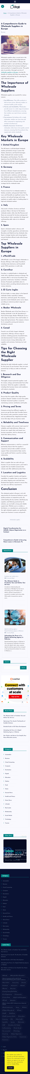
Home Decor (8, 800)
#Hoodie (5, 975)
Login (4, 1046)
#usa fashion (6, 982)
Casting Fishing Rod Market (10, 991)
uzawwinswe (23, 1037)
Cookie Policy (15, 1064)
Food (6, 785)
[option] (15, 851)
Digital (7, 773)
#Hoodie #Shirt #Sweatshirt (18, 975)
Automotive (14, 985)
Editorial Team (8, 860)
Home (4, 13)
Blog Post (5, 1053)
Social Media (8, 815)
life (12, 1019)
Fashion (7, 781)
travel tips (5, 1034)
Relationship (8, 811)
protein (13, 1022)
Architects (5, 985)
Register (5, 1050)
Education (7, 777)
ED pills (5, 1000)
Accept (10, 1067)
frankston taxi (8, 576)
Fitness (19, 1010)
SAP (4, 1025)
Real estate (8, 807)
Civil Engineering (7, 994)
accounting (16, 982)
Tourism (7, 823)
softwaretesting (7, 1028)
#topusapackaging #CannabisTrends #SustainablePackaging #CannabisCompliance (13, 979)
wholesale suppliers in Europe (9, 72)
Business (3, 32)
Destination (8, 769)
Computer (7, 766)
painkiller (5, 1022)
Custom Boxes (6, 997)
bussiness (13, 988)
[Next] (25, 835)
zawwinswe (5, 1039)
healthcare (12, 1013)
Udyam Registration (17, 1034)
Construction (18, 994)
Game (6, 788)
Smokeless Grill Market (14, 1025)
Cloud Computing (9, 762)
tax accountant (7, 1031)
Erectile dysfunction (8, 1007)
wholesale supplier (15, 519)
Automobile (8, 754)
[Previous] (23, 835)
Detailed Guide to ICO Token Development (14, 726)
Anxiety (24, 982)
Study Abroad (17, 1028)
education (13, 1000)
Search (7, 662)
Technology (8, 819)
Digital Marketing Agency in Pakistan (14, 631)
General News (9, 792)
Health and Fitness (10, 796)
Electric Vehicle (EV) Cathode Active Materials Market (14, 1004)
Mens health (20, 1019)
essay (18, 1007)
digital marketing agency (11, 629)
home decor (22, 1016)
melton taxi (15, 576)
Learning (5, 1019)
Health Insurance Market (9, 1016)
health (4, 1013)
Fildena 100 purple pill (8, 1010)
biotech (23, 985)
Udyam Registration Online (10, 1037)
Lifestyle (7, 804)
